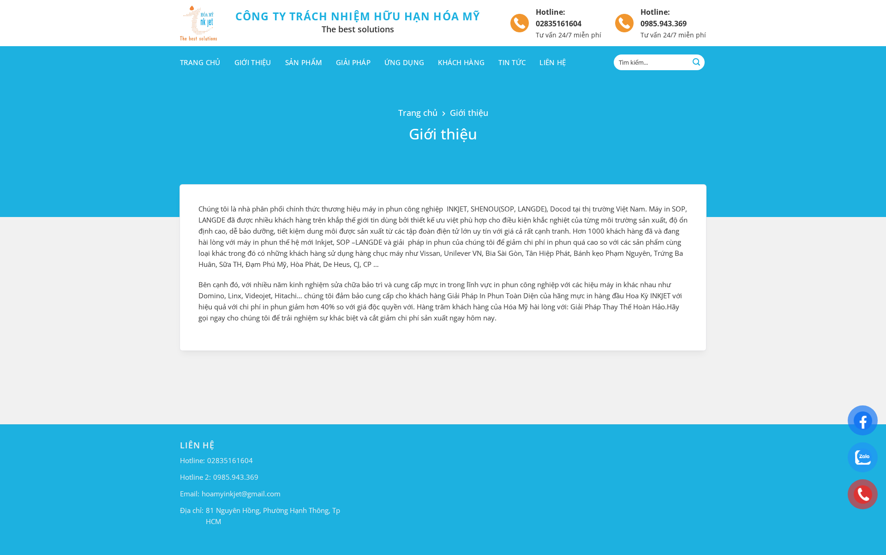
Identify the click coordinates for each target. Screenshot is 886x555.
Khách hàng (461, 62)
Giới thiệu (252, 62)
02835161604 (558, 23)
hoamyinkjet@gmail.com (241, 493)
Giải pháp (353, 62)
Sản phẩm (303, 62)
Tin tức (512, 62)
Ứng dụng (404, 62)
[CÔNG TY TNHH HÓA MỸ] (201, 23)
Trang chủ (200, 62)
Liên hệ (552, 62)
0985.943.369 (664, 23)
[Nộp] (696, 62)
